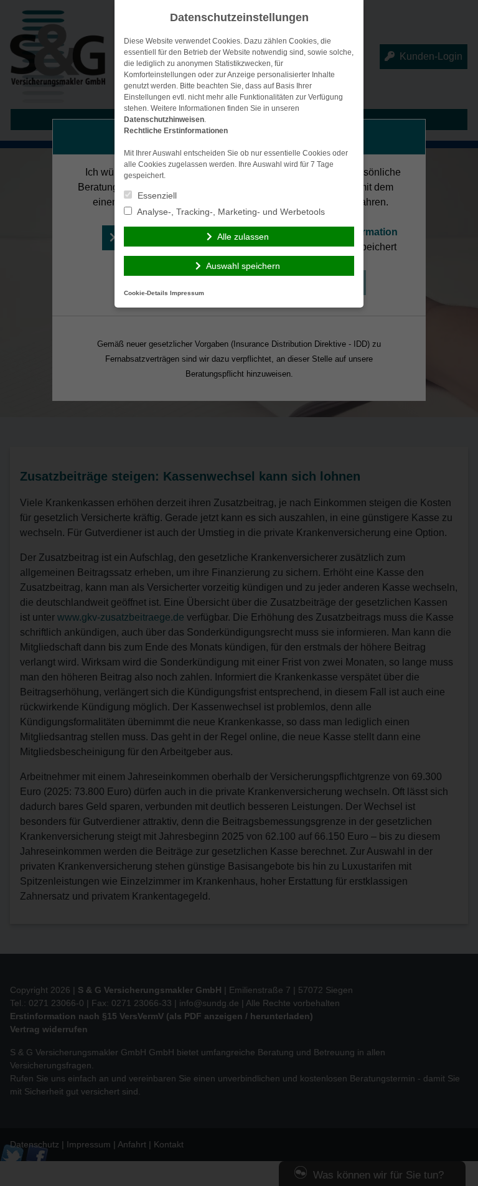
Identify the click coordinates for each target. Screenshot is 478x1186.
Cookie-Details (146, 292)
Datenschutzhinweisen (164, 119)
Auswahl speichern (243, 266)
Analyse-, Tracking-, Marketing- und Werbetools (230, 212)
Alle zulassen (243, 237)
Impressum (187, 292)
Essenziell (156, 195)
